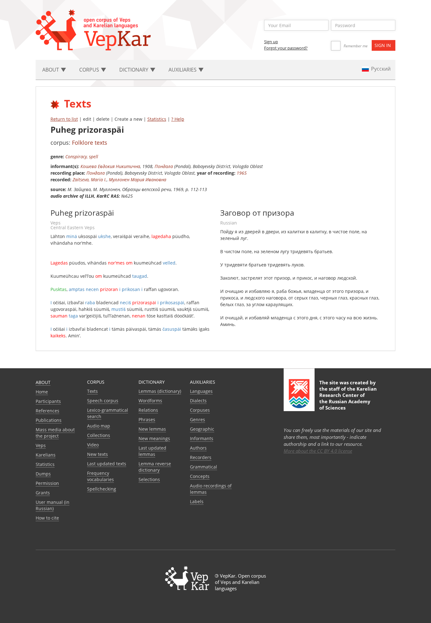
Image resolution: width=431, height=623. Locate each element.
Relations (148, 410)
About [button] (51, 69)
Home (42, 392)
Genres (197, 419)
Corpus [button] (89, 69)
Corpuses (200, 410)
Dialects (198, 401)
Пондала (164, 166)
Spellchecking (101, 489)
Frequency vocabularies (100, 476)
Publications (49, 420)
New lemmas (152, 429)
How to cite (47, 518)
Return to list (64, 119)
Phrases (147, 419)
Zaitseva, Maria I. (90, 180)
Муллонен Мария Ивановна (137, 180)
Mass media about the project (55, 433)
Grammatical (203, 467)
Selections (149, 479)
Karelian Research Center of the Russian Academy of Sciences (348, 398)
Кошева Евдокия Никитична (110, 166)
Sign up (271, 41)
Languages (201, 391)
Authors (198, 448)
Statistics (156, 119)
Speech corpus (102, 401)
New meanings (154, 438)
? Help (177, 119)
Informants (201, 438)
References (47, 411)
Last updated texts (106, 464)
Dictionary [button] (134, 69)
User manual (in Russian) (52, 505)
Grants (43, 493)
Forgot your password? (286, 48)
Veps (41, 445)
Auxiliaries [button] (183, 69)
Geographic (202, 429)
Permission (47, 483)
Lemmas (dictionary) (160, 391)
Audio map (98, 426)
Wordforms (150, 401)
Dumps (43, 474)
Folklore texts (89, 142)
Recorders (200, 457)
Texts (92, 391)
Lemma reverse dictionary (155, 467)
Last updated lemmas (152, 451)
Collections (98, 435)
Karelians (46, 455)
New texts (97, 454)
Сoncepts (200, 476)
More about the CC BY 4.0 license (318, 451)
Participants (48, 401)
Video (93, 445)
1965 (242, 173)
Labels (197, 501)
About (43, 382)
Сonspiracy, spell (81, 157)
